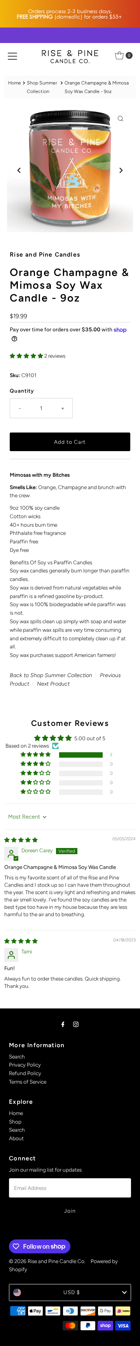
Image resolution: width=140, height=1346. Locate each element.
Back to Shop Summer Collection (51, 675)
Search (17, 1056)
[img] (21, 840)
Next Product (53, 684)
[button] (27, 356)
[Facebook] (63, 1024)
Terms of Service (27, 1082)
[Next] (120, 170)
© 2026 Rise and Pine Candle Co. (47, 1261)
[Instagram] (76, 1024)
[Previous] (19, 170)
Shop (15, 1122)
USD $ (71, 1292)
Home (14, 83)
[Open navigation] (12, 55)
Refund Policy (25, 1073)
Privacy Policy (25, 1065)
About (16, 1138)
